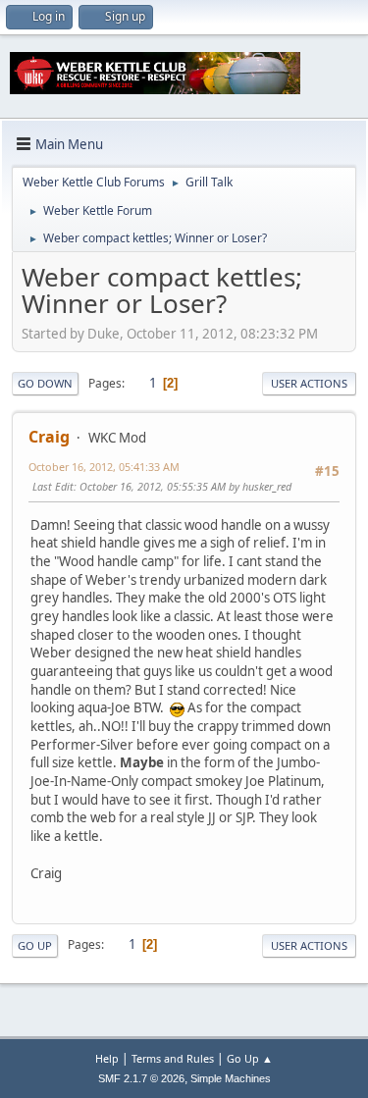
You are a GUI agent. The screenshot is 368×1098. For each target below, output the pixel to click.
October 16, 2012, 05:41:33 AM (104, 466)
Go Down (45, 383)
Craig (49, 436)
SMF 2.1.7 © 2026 (141, 1078)
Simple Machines (230, 1078)
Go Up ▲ (250, 1058)
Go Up (35, 945)
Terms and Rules (172, 1058)
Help (107, 1058)
